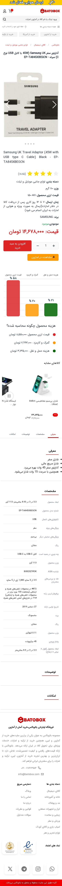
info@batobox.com (28, 774)
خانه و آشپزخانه (52, 797)
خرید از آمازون (50, 34)
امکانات (12, 434)
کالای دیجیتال (39, 45)
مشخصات (40, 434)
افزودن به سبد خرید (17, 246)
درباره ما (27, 803)
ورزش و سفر (54, 821)
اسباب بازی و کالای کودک (48, 827)
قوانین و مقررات (23, 809)
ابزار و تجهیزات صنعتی (49, 809)
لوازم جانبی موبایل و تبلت (16, 45)
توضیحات (26, 434)
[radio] (29, 174)
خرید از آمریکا (29, 34)
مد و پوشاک (54, 803)
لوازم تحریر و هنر (52, 833)
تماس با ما (26, 797)
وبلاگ (28, 791)
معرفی (53, 434)
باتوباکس (55, 45)
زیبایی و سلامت (52, 815)
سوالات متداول (24, 815)
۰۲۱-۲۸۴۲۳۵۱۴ (29, 768)
